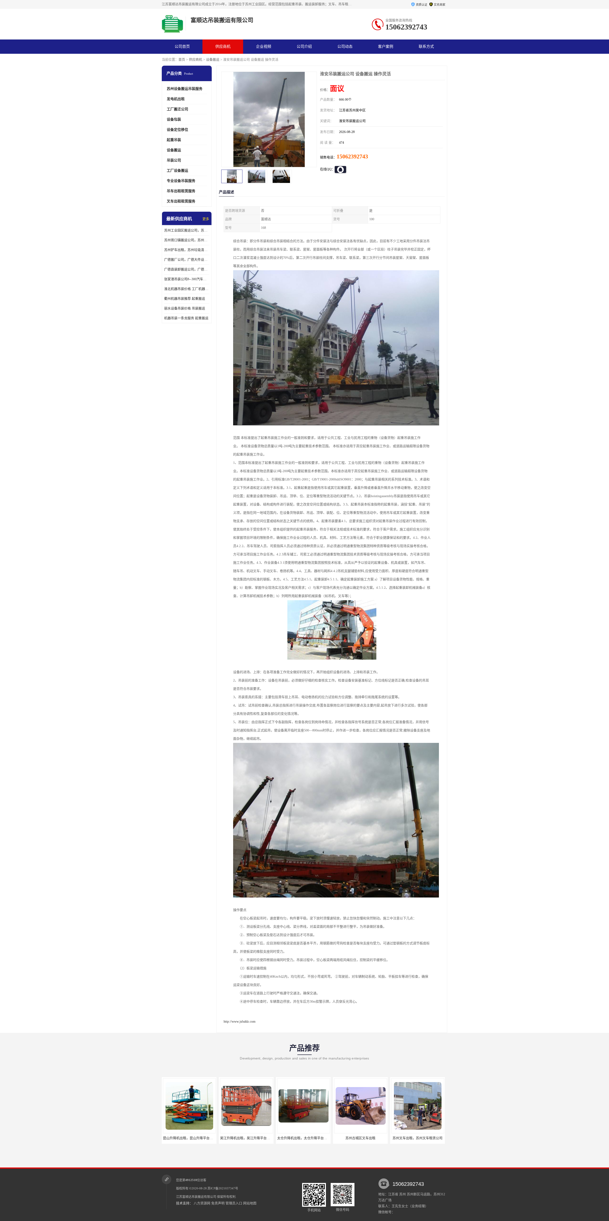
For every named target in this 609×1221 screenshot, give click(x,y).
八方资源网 (202, 1203)
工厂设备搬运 (177, 170)
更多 (205, 219)
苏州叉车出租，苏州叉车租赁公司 (360, 1138)
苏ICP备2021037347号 (222, 1188)
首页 (181, 59)
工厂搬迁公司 (177, 109)
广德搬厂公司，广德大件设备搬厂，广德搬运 (186, 259)
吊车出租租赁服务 (181, 191)
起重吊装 (174, 140)
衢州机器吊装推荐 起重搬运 (184, 298)
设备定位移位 (177, 130)
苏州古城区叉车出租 (303, 1138)
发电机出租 (176, 99)
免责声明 (218, 1203)
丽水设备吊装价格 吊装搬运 (184, 308)
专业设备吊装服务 (181, 181)
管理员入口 (234, 1203)
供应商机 (223, 46)
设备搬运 (212, 59)
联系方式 (426, 46)
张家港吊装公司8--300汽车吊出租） (186, 279)
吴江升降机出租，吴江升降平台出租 (189, 1138)
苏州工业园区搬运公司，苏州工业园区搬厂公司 (186, 230)
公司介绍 (304, 46)
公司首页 (182, 46)
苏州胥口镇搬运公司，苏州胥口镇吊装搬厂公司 (186, 240)
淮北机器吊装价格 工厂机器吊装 (186, 289)
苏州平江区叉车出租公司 (417, 1138)
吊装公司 (174, 160)
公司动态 (345, 46)
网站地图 (249, 1203)
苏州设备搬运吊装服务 (184, 89)
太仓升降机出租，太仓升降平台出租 (246, 1138)
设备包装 (174, 119)
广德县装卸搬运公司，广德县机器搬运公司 (186, 269)
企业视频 (263, 46)
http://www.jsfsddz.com (239, 1021)
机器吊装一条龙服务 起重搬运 (186, 318)
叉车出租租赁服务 (181, 201)
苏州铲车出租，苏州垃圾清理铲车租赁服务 (186, 250)
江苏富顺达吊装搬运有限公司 (196, 1196)
